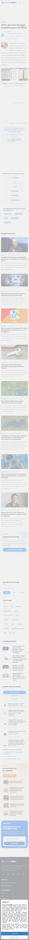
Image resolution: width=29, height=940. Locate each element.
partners (11, 904)
